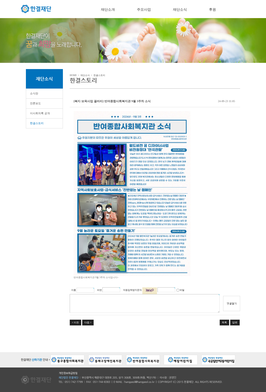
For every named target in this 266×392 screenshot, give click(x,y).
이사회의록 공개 (40, 113)
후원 (212, 9)
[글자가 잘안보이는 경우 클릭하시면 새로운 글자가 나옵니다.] (149, 290)
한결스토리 (37, 123)
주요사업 (144, 9)
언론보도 (35, 103)
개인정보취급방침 (68, 373)
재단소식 (180, 9)
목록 (224, 322)
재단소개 (108, 9)
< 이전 (75, 322)
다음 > (87, 322)
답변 (234, 322)
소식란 (34, 93)
